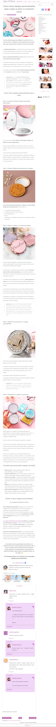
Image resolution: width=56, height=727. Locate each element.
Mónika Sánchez (20, 563)
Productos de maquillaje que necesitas (46, 67)
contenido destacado (12, 14)
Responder (11, 601)
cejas (39, 33)
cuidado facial (40, 25)
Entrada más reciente (7, 717)
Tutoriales (25, 1)
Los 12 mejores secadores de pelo (45, 81)
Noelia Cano (12, 590)
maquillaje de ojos (41, 19)
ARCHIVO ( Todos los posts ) (45, 91)
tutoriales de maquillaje (42, 23)
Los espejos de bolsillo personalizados (12, 521)
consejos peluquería (41, 27)
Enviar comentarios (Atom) (14, 720)
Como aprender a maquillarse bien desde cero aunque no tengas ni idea (46, 45)
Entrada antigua (33, 717)
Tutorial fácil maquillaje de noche (46, 88)
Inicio (20, 717)
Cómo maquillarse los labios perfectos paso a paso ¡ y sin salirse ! (45, 75)
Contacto (34, 1)
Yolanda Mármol (13, 659)
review (39, 32)
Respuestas (10, 604)
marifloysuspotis (14, 632)
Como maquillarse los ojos (46, 60)
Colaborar (29, 1)
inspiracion (40, 20)
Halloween (40, 24)
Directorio (38, 1)
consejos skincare (41, 28)
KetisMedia (29, 725)
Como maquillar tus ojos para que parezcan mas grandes (45, 53)
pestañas (39, 29)
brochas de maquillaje (41, 30)
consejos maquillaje (41, 18)
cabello (39, 22)
